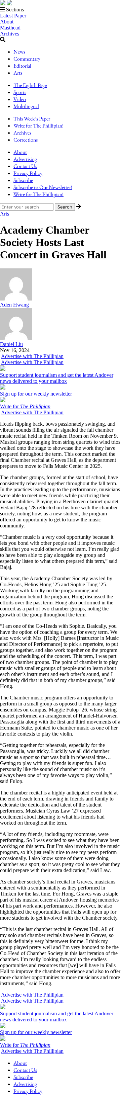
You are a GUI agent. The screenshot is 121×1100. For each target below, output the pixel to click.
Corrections (25, 139)
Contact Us (25, 166)
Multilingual (26, 106)
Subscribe (23, 180)
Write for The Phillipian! (38, 125)
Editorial (22, 65)
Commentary (26, 58)
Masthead (10, 27)
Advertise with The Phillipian (32, 356)
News (19, 51)
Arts (17, 72)
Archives (9, 33)
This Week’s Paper (31, 118)
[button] (60, 10)
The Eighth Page (30, 85)
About (6, 21)
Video (19, 99)
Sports (19, 92)
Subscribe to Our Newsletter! (42, 187)
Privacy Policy (27, 173)
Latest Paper (13, 15)
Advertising (25, 159)
